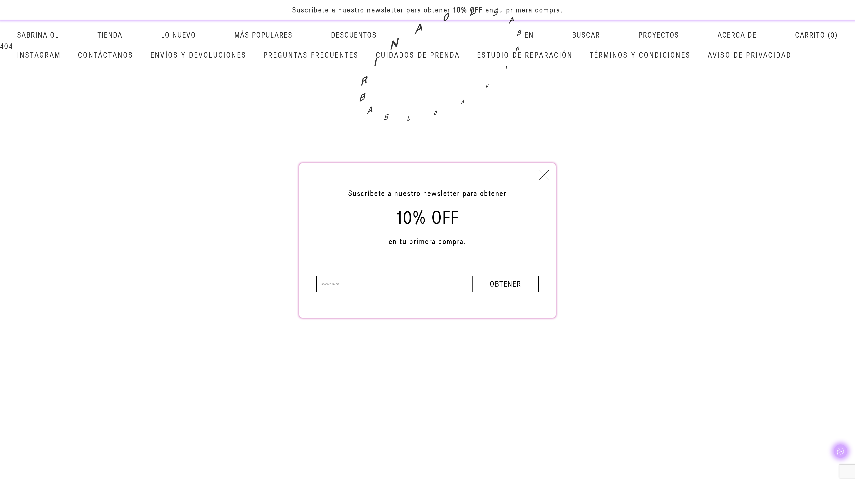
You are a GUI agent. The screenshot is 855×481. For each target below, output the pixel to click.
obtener (505, 283)
